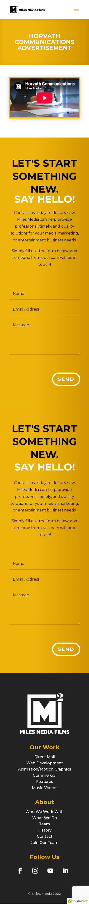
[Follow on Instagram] (35, 871)
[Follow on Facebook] (20, 871)
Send (66, 379)
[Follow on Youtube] (50, 871)
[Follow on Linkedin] (65, 871)
